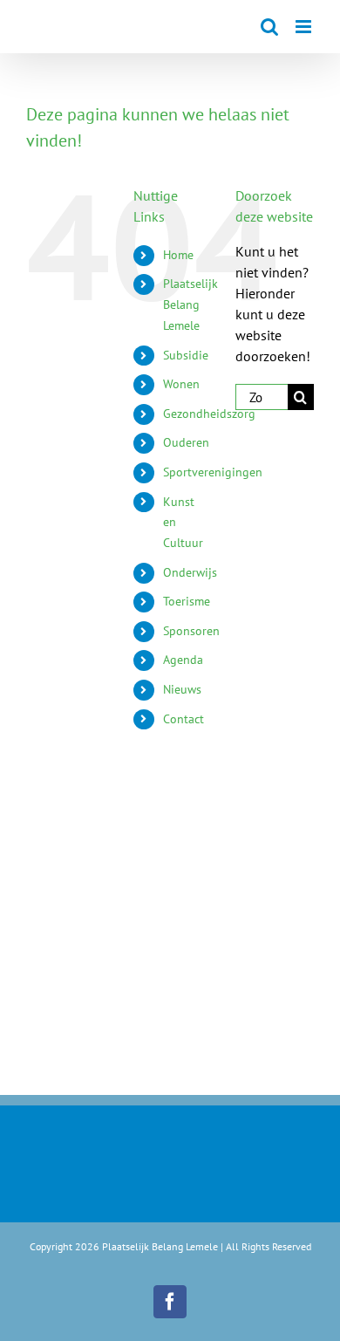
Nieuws (182, 689)
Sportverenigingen (212, 472)
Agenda (183, 659)
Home (178, 255)
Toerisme (186, 601)
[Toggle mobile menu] (305, 26)
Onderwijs (190, 572)
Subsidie (185, 355)
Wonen (181, 384)
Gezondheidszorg (209, 413)
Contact (183, 719)
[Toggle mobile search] (269, 26)
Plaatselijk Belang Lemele (190, 304)
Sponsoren (191, 631)
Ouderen (186, 442)
